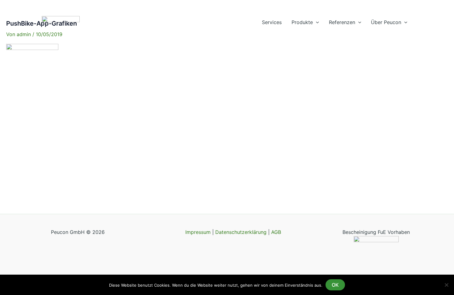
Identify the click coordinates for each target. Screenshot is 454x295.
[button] (316, 22)
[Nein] (446, 285)
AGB (276, 232)
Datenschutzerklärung (241, 232)
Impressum (198, 232)
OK (335, 285)
